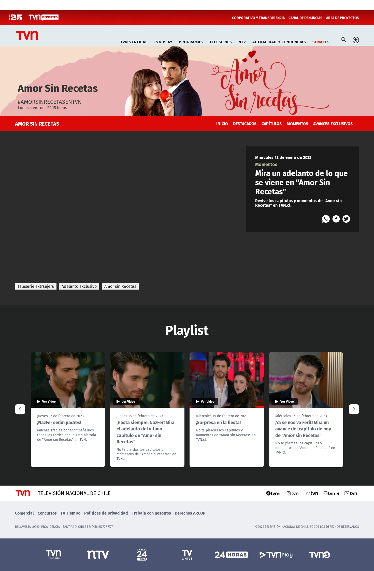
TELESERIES (220, 41)
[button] (354, 409)
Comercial (24, 513)
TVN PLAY (163, 41)
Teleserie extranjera (36, 286)
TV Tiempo (70, 513)
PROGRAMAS (191, 41)
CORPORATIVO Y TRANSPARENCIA (258, 17)
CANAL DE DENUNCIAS (305, 17)
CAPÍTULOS (272, 123)
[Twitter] (346, 219)
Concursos (47, 513)
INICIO (222, 123)
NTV (242, 41)
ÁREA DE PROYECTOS (342, 17)
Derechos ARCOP (190, 513)
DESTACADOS (244, 123)
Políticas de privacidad (106, 513)
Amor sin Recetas (120, 286)
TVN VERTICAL (134, 41)
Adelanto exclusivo (79, 286)
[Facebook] (336, 219)
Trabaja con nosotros (151, 513)
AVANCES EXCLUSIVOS (333, 123)
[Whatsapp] (326, 219)
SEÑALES (321, 41)
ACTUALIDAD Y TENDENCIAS (279, 41)
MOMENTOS (297, 123)
